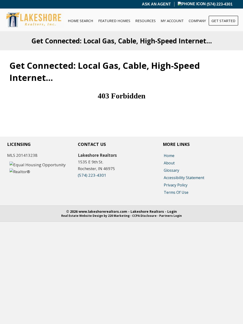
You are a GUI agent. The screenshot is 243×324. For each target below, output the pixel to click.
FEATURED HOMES (114, 20)
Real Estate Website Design (82, 216)
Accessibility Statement (184, 177)
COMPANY (197, 20)
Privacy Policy (175, 185)
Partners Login (170, 216)
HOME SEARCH (80, 20)
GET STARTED (223, 20)
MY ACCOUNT (172, 20)
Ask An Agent (156, 4)
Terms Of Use (176, 192)
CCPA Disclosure (144, 216)
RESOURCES (145, 20)
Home (169, 155)
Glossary (171, 170)
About (169, 163)
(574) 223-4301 (219, 4)
